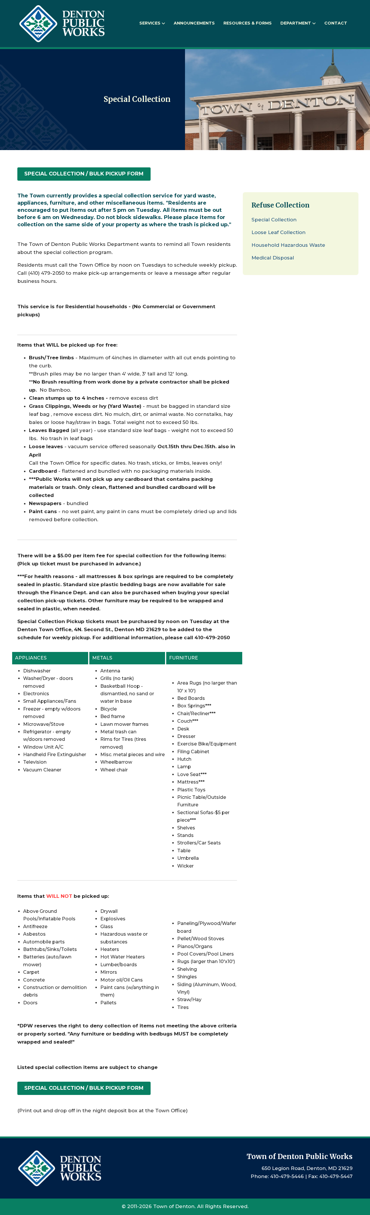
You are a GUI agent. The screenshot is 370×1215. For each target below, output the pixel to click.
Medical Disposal (272, 258)
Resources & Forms (247, 23)
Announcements (194, 23)
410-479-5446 (287, 1176)
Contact (335, 23)
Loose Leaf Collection (278, 232)
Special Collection (274, 220)
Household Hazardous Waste (288, 245)
